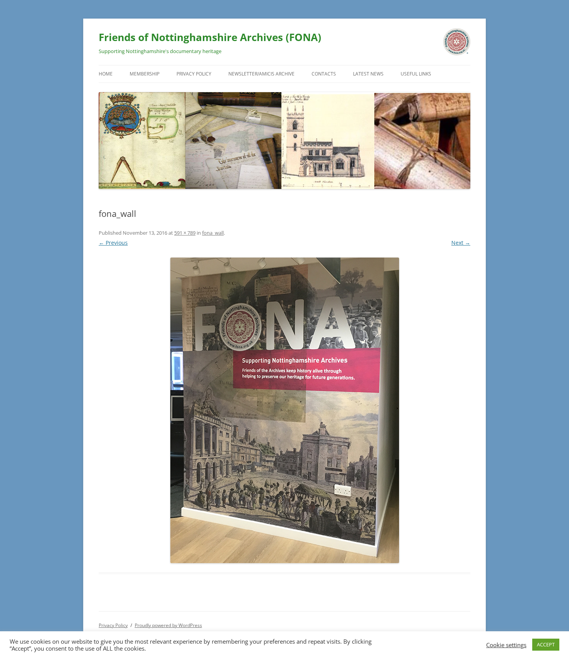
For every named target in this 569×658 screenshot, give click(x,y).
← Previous (113, 242)
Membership (144, 73)
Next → (460, 242)
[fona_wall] (284, 410)
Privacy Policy (194, 73)
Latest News (368, 73)
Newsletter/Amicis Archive (261, 73)
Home (106, 73)
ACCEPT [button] (546, 644)
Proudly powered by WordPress (168, 625)
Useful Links (416, 73)
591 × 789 (184, 232)
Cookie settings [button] (506, 644)
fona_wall (213, 232)
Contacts (324, 73)
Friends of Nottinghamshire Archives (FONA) (210, 37)
